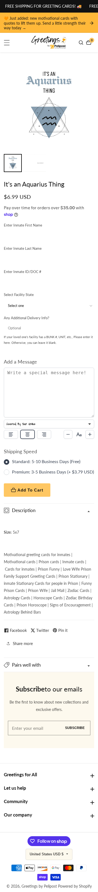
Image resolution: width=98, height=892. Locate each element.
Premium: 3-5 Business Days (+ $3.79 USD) (53, 471)
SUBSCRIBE (75, 728)
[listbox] (49, 424)
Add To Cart (30, 490)
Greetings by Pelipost (39, 886)
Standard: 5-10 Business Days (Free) (46, 461)
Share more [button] (23, 643)
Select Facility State (19, 294)
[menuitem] (13, 163)
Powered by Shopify (75, 886)
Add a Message (20, 362)
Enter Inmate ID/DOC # (22, 271)
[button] (49, 665)
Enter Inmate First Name (23, 225)
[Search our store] (82, 42)
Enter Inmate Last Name (23, 248)
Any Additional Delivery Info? (26, 318)
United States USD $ (47, 854)
